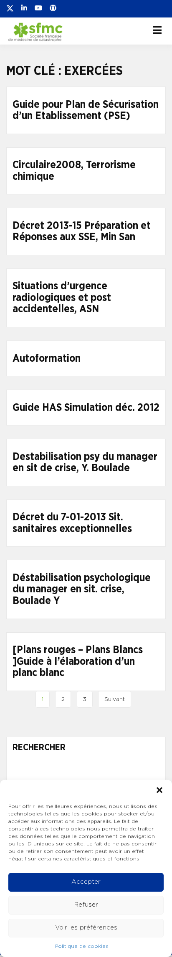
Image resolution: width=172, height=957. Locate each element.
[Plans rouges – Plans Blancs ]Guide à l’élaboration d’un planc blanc (78, 661)
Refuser (86, 905)
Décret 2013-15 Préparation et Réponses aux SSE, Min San (82, 232)
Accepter (86, 882)
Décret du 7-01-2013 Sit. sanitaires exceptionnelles (72, 523)
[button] (159, 790)
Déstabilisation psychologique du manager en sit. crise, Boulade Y (82, 589)
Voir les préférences (86, 928)
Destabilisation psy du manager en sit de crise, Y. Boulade (85, 463)
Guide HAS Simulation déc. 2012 (86, 408)
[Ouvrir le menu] (157, 30)
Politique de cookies (82, 946)
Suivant (114, 699)
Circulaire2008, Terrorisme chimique (74, 171)
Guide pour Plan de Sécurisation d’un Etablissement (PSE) (86, 110)
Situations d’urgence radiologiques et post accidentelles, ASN (62, 297)
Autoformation (47, 358)
